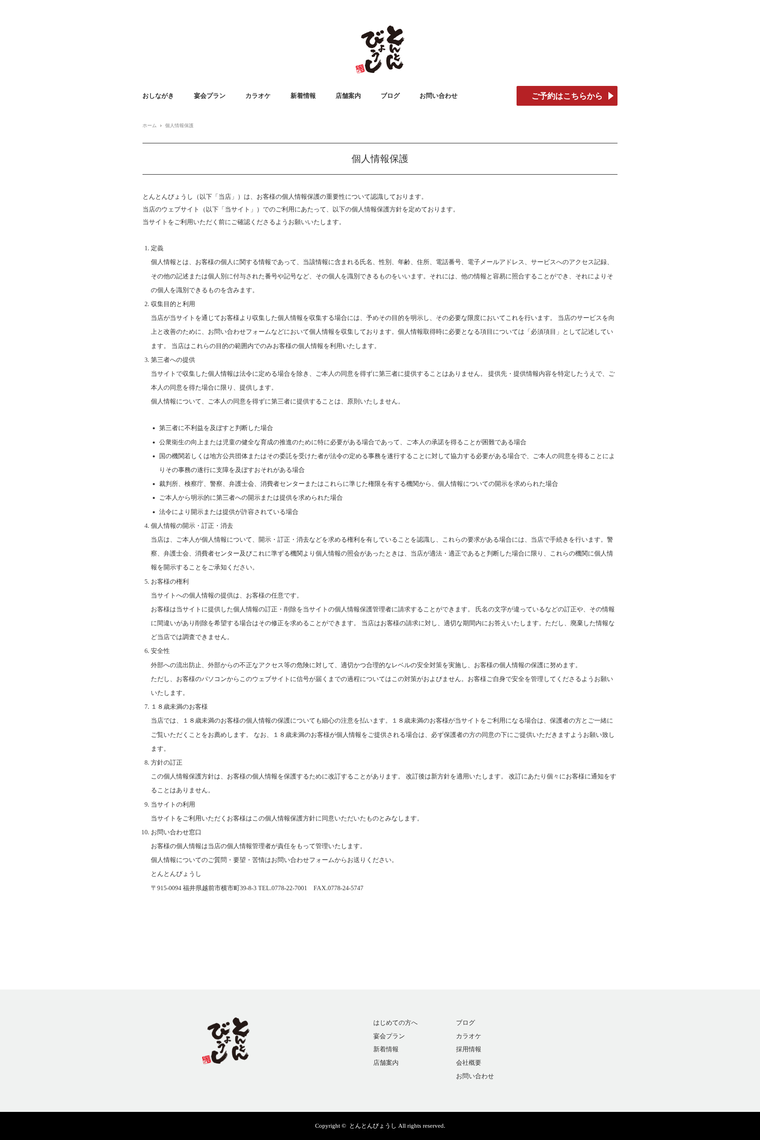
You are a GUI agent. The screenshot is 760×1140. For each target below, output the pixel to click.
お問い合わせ (439, 95)
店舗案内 (348, 95)
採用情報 (468, 1049)
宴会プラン (210, 95)
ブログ (390, 95)
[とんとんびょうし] (380, 38)
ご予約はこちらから (567, 95)
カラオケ (258, 95)
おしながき (158, 95)
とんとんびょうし (373, 1126)
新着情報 (303, 95)
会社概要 (468, 1062)
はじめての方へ (395, 1022)
